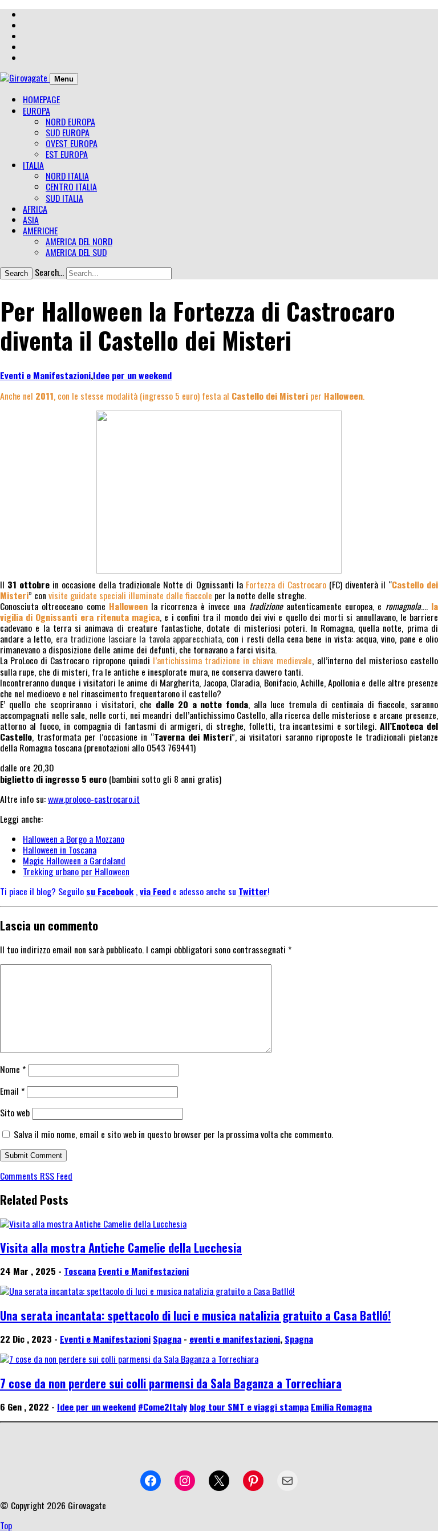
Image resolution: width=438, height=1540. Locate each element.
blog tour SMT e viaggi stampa (249, 1406)
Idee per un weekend (132, 375)
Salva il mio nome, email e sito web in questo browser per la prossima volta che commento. (173, 1134)
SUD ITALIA (64, 198)
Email (12, 1091)
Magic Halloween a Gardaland (74, 860)
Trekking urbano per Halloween (76, 871)
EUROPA (36, 110)
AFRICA (35, 209)
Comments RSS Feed (36, 1176)
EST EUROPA (67, 154)
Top (6, 1525)
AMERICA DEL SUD (76, 252)
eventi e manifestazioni (234, 1339)
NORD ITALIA (67, 175)
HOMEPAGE (41, 99)
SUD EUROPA (68, 132)
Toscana (80, 1271)
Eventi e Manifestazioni (45, 375)
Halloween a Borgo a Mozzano (73, 839)
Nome (13, 1069)
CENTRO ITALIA (71, 186)
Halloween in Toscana (59, 849)
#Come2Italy (162, 1406)
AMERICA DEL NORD (79, 241)
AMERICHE (40, 230)
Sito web (15, 1112)
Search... (49, 272)
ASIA (31, 219)
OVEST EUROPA (72, 143)
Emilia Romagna (341, 1406)
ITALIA (33, 165)
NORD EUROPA (70, 121)
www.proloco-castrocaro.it (94, 799)
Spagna (167, 1339)
